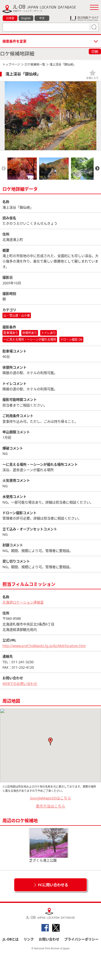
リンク (29, 939)
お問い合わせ (49, 939)
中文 (42, 18)
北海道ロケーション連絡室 (23, 602)
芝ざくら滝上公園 (43, 860)
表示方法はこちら (50, 806)
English (26, 18)
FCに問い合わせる (53, 884)
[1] (93, 27)
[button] (50, 741)
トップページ (11, 64)
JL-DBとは (11, 939)
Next (97, 168)
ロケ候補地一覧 (35, 64)
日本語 (10, 18)
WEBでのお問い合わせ (19, 683)
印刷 (94, 51)
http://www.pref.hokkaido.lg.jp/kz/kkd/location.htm (44, 645)
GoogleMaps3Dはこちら (50, 797)
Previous (3, 168)
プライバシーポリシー (81, 939)
